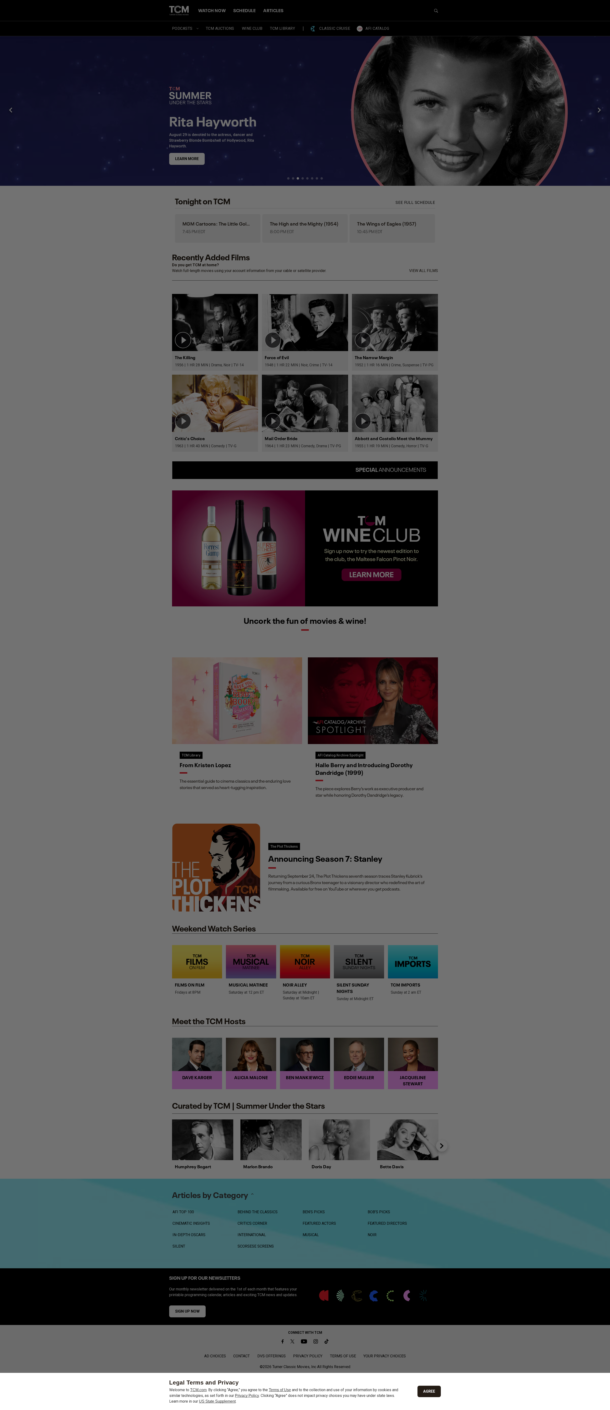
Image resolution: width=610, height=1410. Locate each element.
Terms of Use (280, 1390)
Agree (429, 1391)
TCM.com (198, 1390)
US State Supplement (217, 1401)
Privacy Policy (247, 1396)
